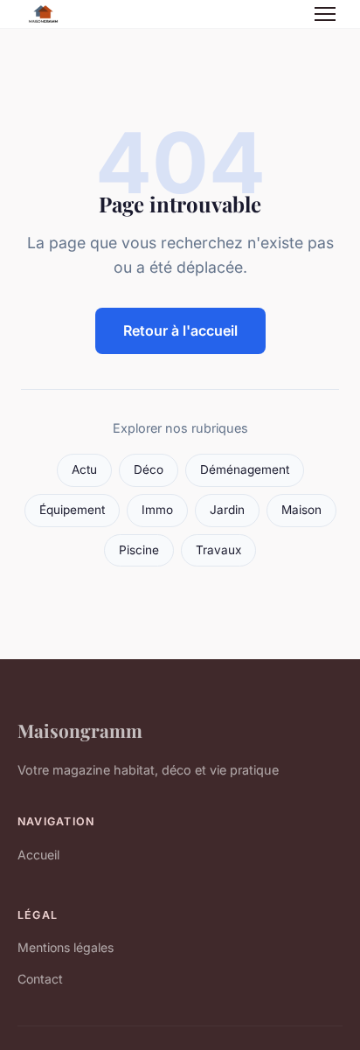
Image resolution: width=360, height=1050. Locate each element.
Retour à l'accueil (180, 330)
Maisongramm (79, 730)
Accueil (38, 854)
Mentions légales (65, 947)
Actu (84, 469)
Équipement (72, 510)
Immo (157, 510)
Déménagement (244, 469)
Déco (148, 469)
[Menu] (325, 14)
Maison (301, 510)
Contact (40, 978)
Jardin (227, 510)
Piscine (139, 550)
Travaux (218, 550)
